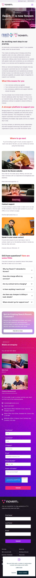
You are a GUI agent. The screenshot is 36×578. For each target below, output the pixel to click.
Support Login (23, 1)
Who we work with (6, 552)
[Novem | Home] (7, 5)
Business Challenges (7, 555)
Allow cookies (23, 572)
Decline (14, 572)
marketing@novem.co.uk (11, 403)
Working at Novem (23, 552)
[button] (32, 4)
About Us (21, 549)
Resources (22, 555)
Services (4, 549)
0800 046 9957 (31, 1)
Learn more (19, 567)
